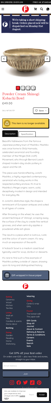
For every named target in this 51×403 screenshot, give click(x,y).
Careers (30, 337)
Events (30, 340)
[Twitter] (25, 382)
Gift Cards (31, 320)
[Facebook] (18, 382)
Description (10, 133)
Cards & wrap (33, 303)
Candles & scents (14, 321)
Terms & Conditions (36, 334)
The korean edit (34, 313)
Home (8, 341)
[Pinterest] (39, 382)
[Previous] (4, 59)
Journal (30, 326)
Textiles (9, 308)
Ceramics (10, 299)
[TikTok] (32, 382)
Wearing (31, 296)
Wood (8, 302)
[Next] (47, 59)
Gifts (29, 306)
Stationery (10, 344)
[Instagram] (12, 382)
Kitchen (9, 305)
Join (25, 373)
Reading (9, 338)
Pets (8, 318)
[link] (25, 9)
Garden (9, 335)
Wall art (9, 315)
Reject (31, 395)
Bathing (9, 328)
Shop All (30, 323)
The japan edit (33, 316)
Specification (27, 134)
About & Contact (35, 329)
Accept (41, 395)
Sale (29, 346)
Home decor (11, 324)
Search (30, 343)
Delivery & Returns (35, 332)
